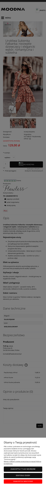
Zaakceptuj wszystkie (23, 481)
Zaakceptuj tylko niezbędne (23, 469)
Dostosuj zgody (23, 475)
